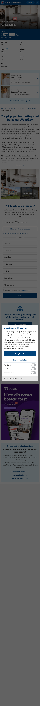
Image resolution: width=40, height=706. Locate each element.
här (22, 348)
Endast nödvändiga (20, 360)
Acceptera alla (20, 354)
